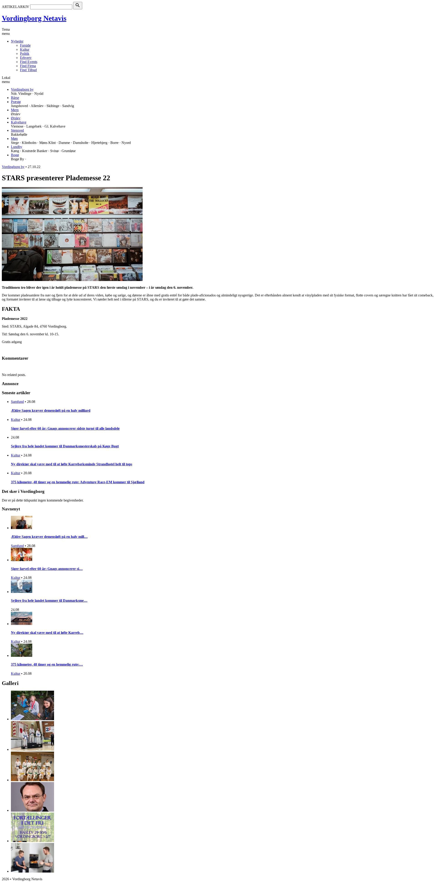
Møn (14, 138)
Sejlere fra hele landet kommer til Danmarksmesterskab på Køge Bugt (65, 446)
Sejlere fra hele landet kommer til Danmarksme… (49, 600)
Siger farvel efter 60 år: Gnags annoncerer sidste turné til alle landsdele (65, 428)
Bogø (15, 155)
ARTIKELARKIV (15, 7)
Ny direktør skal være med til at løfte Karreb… (47, 633)
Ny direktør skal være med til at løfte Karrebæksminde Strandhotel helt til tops (71, 464)
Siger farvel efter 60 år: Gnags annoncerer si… (47, 569)
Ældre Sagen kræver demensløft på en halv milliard (50, 410)
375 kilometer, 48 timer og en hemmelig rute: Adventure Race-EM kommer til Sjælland (77, 482)
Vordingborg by (22, 89)
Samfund (17, 402)
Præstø (16, 102)
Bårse (15, 98)
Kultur (24, 49)
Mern (15, 110)
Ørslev (15, 118)
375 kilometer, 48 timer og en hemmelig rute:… (47, 664)
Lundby (16, 147)
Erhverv (26, 58)
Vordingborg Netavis (34, 18)
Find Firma (28, 66)
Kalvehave (18, 122)
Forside (25, 45)
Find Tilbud (28, 70)
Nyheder (17, 41)
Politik (24, 53)
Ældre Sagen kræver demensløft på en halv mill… (49, 537)
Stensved (17, 130)
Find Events (28, 62)
